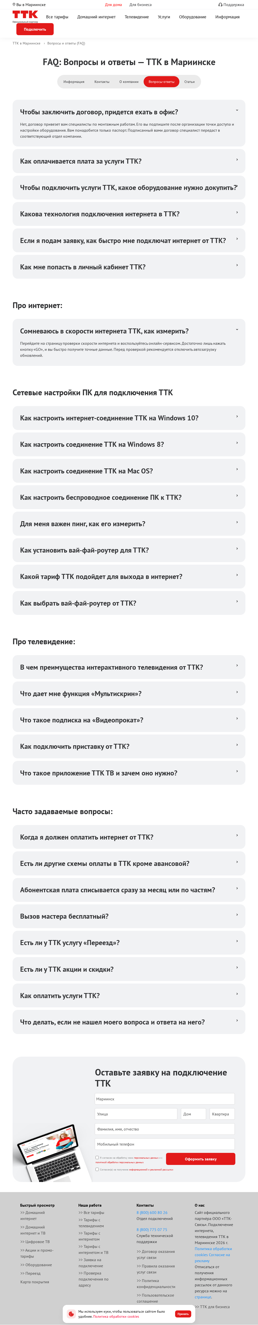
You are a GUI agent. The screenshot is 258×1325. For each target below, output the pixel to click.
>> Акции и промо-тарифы (37, 1253)
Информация (227, 17)
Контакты (101, 81)
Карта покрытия (34, 1281)
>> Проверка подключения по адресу (94, 1279)
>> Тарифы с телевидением (91, 1222)
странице (203, 1296)
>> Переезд (30, 1273)
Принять (183, 1314)
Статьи (189, 81)
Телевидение (137, 17)
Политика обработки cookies (116, 1316)
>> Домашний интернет (32, 1215)
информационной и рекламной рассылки (151, 1169)
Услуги (164, 17)
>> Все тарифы (91, 1212)
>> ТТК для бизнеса (212, 1306)
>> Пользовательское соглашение (155, 1298)
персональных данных (146, 1157)
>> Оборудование (36, 1264)
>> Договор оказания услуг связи (156, 1254)
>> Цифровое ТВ (35, 1241)
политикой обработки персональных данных (119, 1162)
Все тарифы (57, 17)
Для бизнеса (141, 4)
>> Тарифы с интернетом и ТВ (93, 1249)
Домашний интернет (96, 17)
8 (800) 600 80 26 (152, 1212)
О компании (129, 81)
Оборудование (192, 17)
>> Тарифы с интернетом (89, 1236)
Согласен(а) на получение (136, 1169)
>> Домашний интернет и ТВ (32, 1230)
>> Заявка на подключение (91, 1262)
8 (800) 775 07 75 (152, 1229)
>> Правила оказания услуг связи (156, 1268)
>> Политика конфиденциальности (156, 1283)
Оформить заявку (201, 1158)
